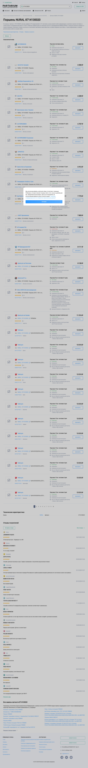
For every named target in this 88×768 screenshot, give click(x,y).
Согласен (44, 201)
